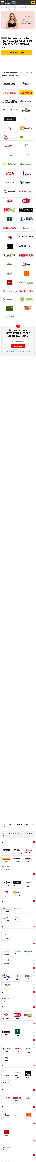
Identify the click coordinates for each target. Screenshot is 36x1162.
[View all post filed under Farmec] (26, 173)
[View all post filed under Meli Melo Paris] (26, 237)
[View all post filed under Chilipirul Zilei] (10, 146)
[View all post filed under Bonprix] (10, 128)
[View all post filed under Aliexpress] (10, 92)
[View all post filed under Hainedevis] (10, 200)
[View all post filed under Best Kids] (26, 109)
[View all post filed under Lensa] (26, 219)
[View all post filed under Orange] (26, 273)
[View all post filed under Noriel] (10, 264)
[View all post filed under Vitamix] (10, 308)
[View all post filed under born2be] (26, 128)
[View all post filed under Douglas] (10, 155)
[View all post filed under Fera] (26, 182)
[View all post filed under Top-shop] (26, 291)
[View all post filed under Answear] (10, 101)
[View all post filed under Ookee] (10, 273)
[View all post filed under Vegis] (26, 299)
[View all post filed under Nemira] (26, 255)
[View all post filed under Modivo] (26, 246)
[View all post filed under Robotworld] (26, 282)
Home (3, 7)
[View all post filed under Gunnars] (26, 191)
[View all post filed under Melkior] (10, 246)
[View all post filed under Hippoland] (10, 210)
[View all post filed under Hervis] (26, 200)
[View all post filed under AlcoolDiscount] (26, 83)
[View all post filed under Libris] (26, 228)
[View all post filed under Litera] (10, 237)
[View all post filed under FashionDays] (10, 182)
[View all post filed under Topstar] (10, 299)
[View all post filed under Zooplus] (10, 317)
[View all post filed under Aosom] (26, 101)
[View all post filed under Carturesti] (26, 137)
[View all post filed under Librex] (10, 228)
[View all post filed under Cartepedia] (10, 137)
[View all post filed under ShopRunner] (10, 291)
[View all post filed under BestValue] (10, 119)
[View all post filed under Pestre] (10, 282)
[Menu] (2, 2)
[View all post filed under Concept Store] (26, 146)
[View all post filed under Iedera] (10, 219)
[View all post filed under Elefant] (10, 164)
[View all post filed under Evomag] (10, 173)
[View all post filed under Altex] (26, 92)
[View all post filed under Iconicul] (26, 210)
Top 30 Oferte (33, 2)
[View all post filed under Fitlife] (10, 191)
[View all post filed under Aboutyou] (10, 83)
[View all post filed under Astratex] (10, 109)
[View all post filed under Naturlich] (10, 255)
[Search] (27, 2)
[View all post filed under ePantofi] (26, 164)
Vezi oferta (18, 52)
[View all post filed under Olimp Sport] (26, 264)
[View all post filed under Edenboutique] (26, 155)
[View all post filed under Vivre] (26, 308)
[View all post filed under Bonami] (26, 119)
